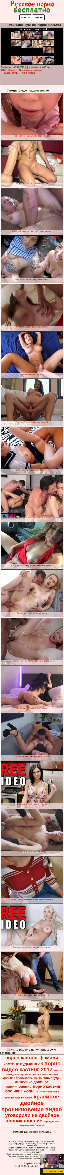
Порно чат (38, 17)
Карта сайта (32, 1163)
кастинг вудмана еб (23, 1064)
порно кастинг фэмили (31, 1057)
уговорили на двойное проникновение (32, 1118)
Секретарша (28, 73)
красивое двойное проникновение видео (31, 1102)
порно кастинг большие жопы (33, 1088)
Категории (25, 17)
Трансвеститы (10, 73)
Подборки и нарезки (30, 70)
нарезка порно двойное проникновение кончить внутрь (31, 1076)
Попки (11, 70)
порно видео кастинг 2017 (31, 1066)
